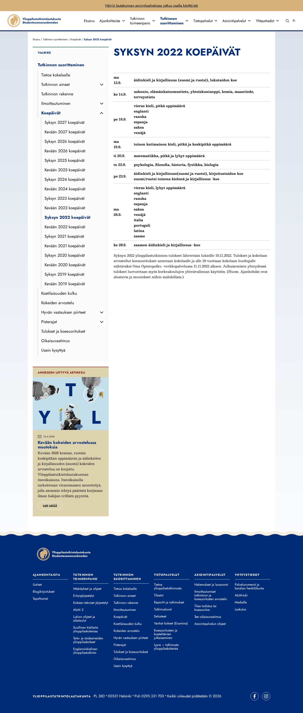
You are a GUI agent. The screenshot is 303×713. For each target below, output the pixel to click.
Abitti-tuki (241, 595)
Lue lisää (50, 506)
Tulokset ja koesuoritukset (63, 331)
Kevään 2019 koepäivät (65, 284)
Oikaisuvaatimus (55, 341)
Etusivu (89, 21)
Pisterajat (49, 322)
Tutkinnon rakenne (57, 94)
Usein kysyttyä (53, 350)
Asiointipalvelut (234, 21)
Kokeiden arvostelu (57, 303)
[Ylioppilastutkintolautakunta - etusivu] (64, 554)
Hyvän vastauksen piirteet (63, 312)
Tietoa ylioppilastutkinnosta (168, 586)
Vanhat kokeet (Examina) (171, 623)
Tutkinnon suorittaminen (171, 21)
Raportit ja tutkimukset (169, 602)
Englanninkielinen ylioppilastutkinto (85, 651)
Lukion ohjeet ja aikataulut (84, 618)
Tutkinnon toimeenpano (140, 21)
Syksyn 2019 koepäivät (64, 274)
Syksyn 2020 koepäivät (65, 255)
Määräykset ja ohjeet (87, 589)
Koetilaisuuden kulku (59, 293)
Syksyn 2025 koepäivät (65, 160)
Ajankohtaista (110, 21)
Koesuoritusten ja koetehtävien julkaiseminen (165, 634)
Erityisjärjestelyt (83, 596)
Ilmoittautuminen (55, 103)
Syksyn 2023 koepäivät (65, 198)
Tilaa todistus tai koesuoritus (205, 608)
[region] (192, 156)
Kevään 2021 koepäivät (65, 246)
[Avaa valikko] (123, 20)
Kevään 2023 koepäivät (65, 208)
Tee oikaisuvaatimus (207, 617)
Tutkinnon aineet (55, 84)
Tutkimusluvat (163, 609)
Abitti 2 (78, 610)
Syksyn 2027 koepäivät (65, 122)
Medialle (241, 602)
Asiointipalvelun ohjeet (210, 624)
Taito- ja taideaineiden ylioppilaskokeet (88, 640)
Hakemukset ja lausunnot (211, 584)
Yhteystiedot (265, 21)
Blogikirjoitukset (43, 592)
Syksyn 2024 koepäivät (65, 179)
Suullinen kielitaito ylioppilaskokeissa (85, 629)
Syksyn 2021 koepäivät (64, 236)
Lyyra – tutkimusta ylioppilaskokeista (166, 646)
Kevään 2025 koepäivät (65, 170)
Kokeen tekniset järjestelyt (90, 603)
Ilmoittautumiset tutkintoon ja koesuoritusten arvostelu (210, 595)
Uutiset (37, 584)
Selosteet (160, 616)
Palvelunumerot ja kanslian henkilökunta (249, 586)
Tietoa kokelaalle (55, 75)
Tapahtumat (40, 599)
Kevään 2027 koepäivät (65, 132)
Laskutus (240, 609)
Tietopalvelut (203, 21)
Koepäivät (75, 39)
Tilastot (158, 595)
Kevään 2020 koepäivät (65, 265)
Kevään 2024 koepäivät (65, 189)
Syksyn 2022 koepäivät (67, 217)
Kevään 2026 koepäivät (65, 151)
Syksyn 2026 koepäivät (65, 141)
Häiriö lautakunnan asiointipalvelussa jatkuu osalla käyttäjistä (151, 5)
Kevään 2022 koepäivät (65, 227)
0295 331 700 (152, 696)
